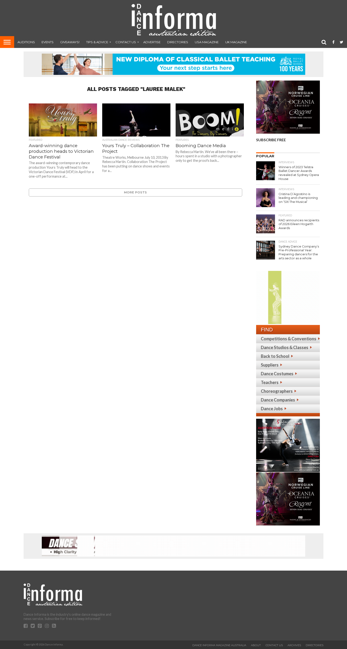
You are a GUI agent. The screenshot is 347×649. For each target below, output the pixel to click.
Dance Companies (278, 399)
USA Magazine (207, 42)
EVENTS (48, 42)
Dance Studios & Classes (284, 347)
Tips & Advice (97, 42)
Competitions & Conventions (288, 338)
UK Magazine (236, 42)
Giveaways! (70, 42)
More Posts (135, 192)
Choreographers (277, 391)
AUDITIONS (26, 42)
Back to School (275, 356)
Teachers (270, 382)
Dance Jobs (272, 408)
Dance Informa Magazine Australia (219, 645)
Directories (177, 42)
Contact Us (125, 42)
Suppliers (270, 364)
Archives (294, 645)
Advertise (152, 42)
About (256, 645)
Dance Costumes (277, 373)
